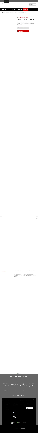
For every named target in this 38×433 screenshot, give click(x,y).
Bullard (31, 363)
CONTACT (25, 9)
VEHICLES (13, 9)
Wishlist (27, 403)
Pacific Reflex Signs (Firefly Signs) (7, 366)
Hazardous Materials (8, 405)
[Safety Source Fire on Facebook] (33, 400)
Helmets (16, 12)
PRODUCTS (7, 9)
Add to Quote (21, 31)
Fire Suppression (8, 403)
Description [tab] (4, 271)
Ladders (7, 406)
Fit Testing (14, 410)
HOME (3, 9)
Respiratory (7, 411)
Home (4, 12)
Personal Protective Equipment (9, 12)
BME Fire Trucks (15, 403)
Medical (7, 408)
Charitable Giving (22, 405)
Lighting (7, 407)
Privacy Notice (23, 428)
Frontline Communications (15, 404)
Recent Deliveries (15, 405)
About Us (21, 403)
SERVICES (19, 9)
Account (34, 0)
